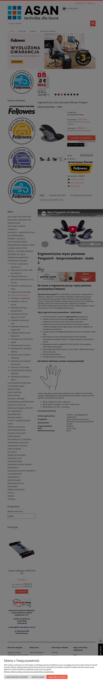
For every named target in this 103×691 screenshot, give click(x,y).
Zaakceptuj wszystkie (57, 677)
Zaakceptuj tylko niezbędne (17, 677)
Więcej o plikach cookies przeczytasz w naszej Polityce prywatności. (29, 672)
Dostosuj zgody (38, 677)
